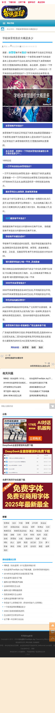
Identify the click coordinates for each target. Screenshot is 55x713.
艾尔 (40, 542)
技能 (5, 534)
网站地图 (29, 642)
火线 (21, 538)
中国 (21, 523)
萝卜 (47, 542)
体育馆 (12, 52)
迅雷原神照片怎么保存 (13, 594)
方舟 (19, 534)
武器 (45, 534)
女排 (46, 530)
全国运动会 (14, 527)
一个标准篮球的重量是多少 (14, 606)
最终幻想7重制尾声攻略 (13, 582)
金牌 (47, 546)
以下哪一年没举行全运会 (14, 619)
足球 (25, 546)
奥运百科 (41, 2)
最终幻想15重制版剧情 (13, 590)
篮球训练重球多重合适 (38, 395)
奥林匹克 (7, 530)
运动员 (33, 546)
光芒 (5, 527)
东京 (14, 523)
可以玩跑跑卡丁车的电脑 (39, 391)
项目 (5, 550)
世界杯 (6, 523)
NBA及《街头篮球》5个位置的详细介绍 (15, 378)
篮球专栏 (31, 2)
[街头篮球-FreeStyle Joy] (27, 12)
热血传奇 (29, 538)
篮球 (19, 542)
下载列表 (12, 2)
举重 (27, 523)
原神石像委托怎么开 (37, 387)
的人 (12, 542)
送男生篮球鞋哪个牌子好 (14, 598)
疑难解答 (36, 642)
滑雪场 (13, 538)
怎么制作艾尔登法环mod (14, 615)
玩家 (37, 538)
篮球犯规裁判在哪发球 (14, 357)
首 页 (4, 2)
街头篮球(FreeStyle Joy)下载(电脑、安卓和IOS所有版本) (41, 378)
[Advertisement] (27, 685)
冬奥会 (40, 527)
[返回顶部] (52, 638)
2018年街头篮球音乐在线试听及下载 (15, 382)
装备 (5, 546)
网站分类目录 (48, 639)
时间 (32, 534)
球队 (5, 542)
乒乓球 (35, 523)
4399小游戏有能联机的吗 (14, 611)
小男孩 (27, 654)
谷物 (19, 546)
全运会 (25, 527)
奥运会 (39, 530)
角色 (12, 546)
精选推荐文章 (20, 642)
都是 (40, 546)
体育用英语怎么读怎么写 (40, 366)
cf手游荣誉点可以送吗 (12, 387)
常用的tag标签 (27, 635)
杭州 (39, 534)
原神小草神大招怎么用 (12, 395)
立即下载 (21, 2)
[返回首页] (52, 625)
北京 (48, 527)
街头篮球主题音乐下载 (38, 382)
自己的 (33, 542)
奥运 (31, 530)
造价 (24, 52)
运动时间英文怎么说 (12, 586)
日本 (25, 534)
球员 (44, 538)
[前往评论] (52, 632)
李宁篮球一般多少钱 (11, 391)
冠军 (33, 527)
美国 (25, 542)
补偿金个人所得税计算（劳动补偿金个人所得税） (23, 602)
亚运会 (43, 523)
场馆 (8, 218)
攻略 (12, 534)
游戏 (5, 538)
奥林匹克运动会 (20, 530)
